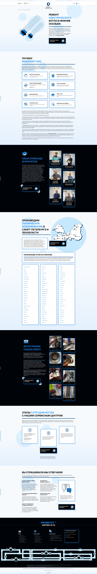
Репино (61, 289)
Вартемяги (25, 293)
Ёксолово (25, 318)
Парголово (25, 283)
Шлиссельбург (62, 281)
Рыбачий (61, 322)
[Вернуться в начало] (48, 3)
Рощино (61, 291)
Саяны (61, 318)
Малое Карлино (44, 320)
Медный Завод (44, 293)
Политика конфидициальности (70, 0)
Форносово (44, 303)
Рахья (25, 301)
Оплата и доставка (58, 0)
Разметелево (62, 305)
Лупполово (62, 312)
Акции (23, 0)
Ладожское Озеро (27, 305)
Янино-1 (25, 312)
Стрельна (62, 293)
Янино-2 (25, 314)
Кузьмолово (26, 281)
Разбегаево (44, 318)
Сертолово (25, 291)
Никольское (44, 301)
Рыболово (62, 320)
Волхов (61, 268)
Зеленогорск (44, 279)
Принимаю (49, 572)
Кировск (61, 266)
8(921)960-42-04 (48, 525)
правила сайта (72, 568)
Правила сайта (77, 0)
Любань (43, 316)
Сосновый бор (26, 277)
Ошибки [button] (27, 0)
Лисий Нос (25, 285)
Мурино (61, 279)
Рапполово (25, 322)
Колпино (61, 297)
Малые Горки (44, 314)
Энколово (61, 314)
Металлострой (44, 283)
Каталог (27, 3)
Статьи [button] (34, 0)
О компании (19, 0)
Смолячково (62, 316)
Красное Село (44, 312)
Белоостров (44, 297)
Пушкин (61, 295)
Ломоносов (62, 285)
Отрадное (43, 285)
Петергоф (61, 283)
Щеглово (25, 299)
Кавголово (25, 297)
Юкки (25, 289)
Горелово (43, 322)
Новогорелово (62, 299)
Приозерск (44, 277)
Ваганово (25, 303)
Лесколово (44, 295)
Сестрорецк (26, 287)
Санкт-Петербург (27, 266)
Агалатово (25, 295)
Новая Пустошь (26, 316)
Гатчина (61, 287)
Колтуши (61, 303)
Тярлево (61, 301)
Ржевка (25, 320)
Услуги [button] (21, 3)
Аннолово (43, 305)
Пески (43, 287)
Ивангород (44, 266)
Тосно (25, 268)
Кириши (43, 268)
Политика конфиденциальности (48, 570)
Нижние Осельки (45, 289)
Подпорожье (62, 277)
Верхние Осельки (45, 291)
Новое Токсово (26, 279)
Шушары (43, 281)
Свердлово (44, 299)
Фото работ (30, 0)
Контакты (63, 0)
